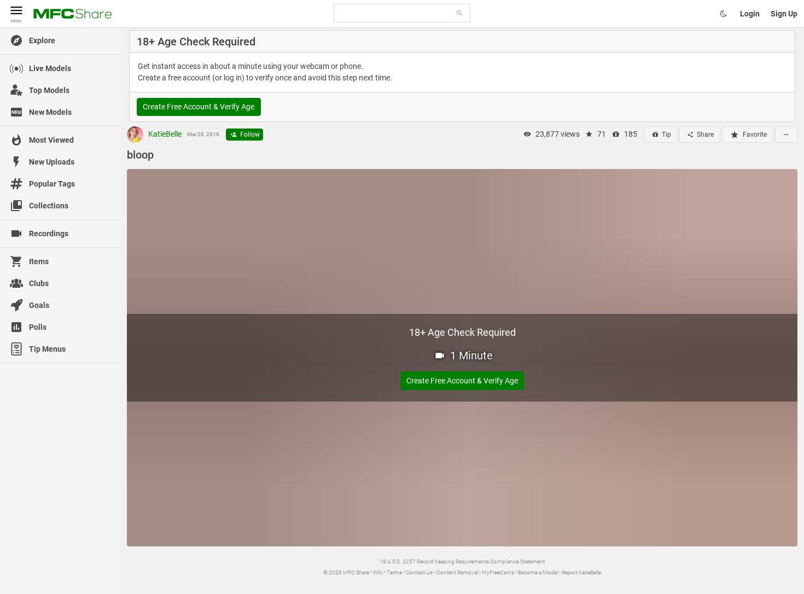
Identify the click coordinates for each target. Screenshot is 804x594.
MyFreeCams (498, 572)
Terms (394, 572)
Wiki (378, 572)
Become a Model (538, 572)
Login (750, 13)
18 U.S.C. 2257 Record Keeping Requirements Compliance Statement (462, 561)
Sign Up (784, 13)
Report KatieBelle (581, 572)
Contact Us (419, 572)
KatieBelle (164, 134)
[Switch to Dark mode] (724, 14)
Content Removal (457, 572)
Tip (665, 134)
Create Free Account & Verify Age (198, 106)
